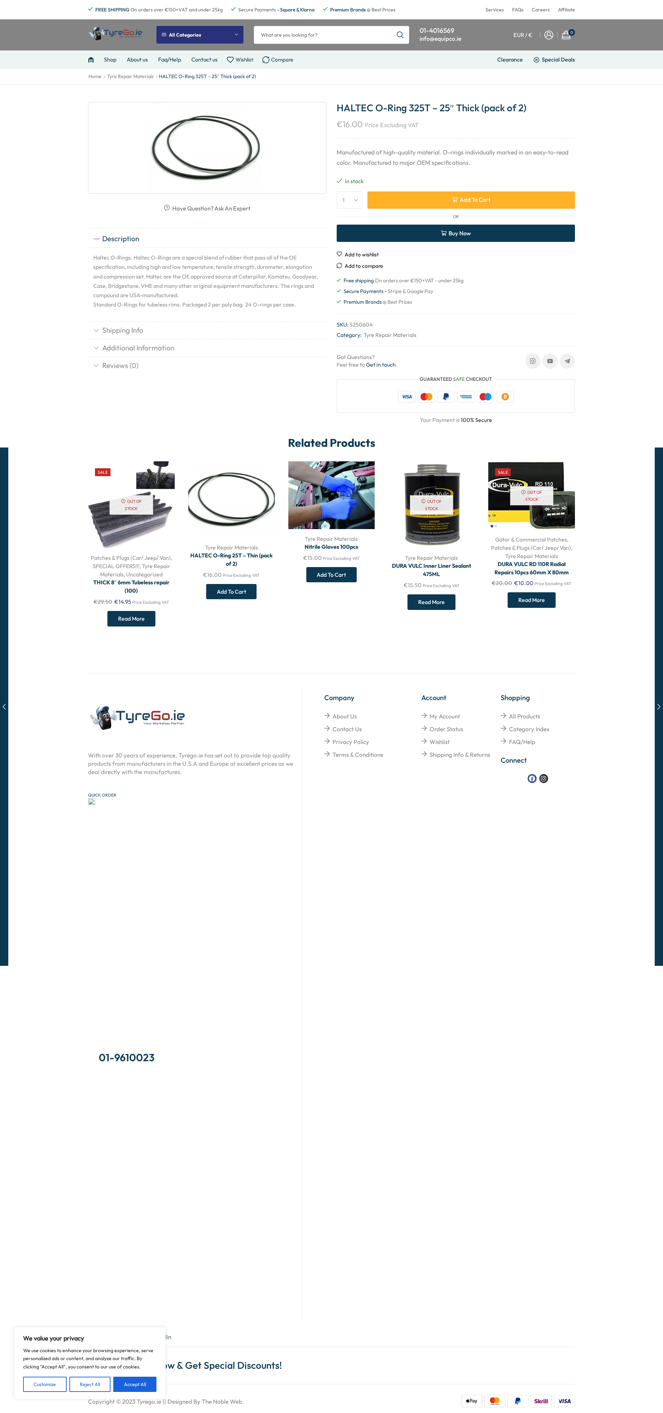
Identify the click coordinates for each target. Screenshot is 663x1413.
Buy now (460, 233)
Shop (110, 59)
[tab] (207, 238)
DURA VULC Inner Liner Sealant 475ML (431, 569)
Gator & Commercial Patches (531, 539)
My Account (445, 716)
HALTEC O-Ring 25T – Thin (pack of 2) (231, 559)
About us (137, 59)
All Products (524, 716)
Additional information (138, 347)
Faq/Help (169, 59)
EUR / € (522, 34)
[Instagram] (532, 361)
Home (95, 76)
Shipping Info (122, 330)
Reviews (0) (120, 365)
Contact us (204, 59)
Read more (131, 618)
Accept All (135, 1384)
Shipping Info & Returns (460, 754)
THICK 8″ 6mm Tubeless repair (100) (131, 586)
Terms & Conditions (358, 754)
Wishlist (440, 741)
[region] (90, 1363)
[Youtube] (550, 361)
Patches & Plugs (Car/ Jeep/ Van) (131, 557)
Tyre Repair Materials (130, 76)
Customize (44, 1384)
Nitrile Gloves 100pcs (331, 546)
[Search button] (400, 35)
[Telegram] (567, 361)
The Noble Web (222, 1401)
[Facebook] (532, 778)
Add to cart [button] (261, 492)
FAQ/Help (522, 741)
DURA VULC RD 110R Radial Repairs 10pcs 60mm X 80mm (531, 568)
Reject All (90, 1384)
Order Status (446, 729)
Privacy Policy (351, 741)
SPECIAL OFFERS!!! (116, 566)
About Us (345, 716)
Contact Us (347, 729)
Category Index (529, 729)
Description (120, 238)
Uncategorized (144, 574)
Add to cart (475, 199)
